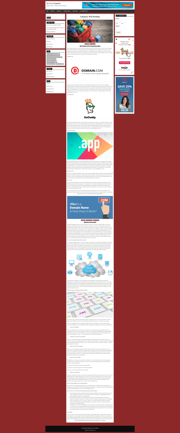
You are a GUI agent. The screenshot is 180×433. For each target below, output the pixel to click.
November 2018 (50, 76)
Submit (118, 32)
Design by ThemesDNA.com (90, 430)
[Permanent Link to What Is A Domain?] (90, 207)
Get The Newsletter (83, 11)
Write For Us (75, 11)
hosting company (79, 286)
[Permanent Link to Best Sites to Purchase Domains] (90, 31)
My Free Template (53, 3)
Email (118, 26)
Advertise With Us (67, 11)
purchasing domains (99, 193)
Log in (48, 83)
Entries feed (49, 86)
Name (118, 18)
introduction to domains (93, 420)
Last (122, 23)
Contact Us (59, 11)
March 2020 (49, 71)
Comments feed (50, 88)
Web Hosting (92, 44)
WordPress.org (50, 91)
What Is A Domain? (90, 222)
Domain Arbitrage (51, 38)
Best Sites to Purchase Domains (90, 46)
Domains (87, 44)
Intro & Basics (89, 220)
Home (47, 11)
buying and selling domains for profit (54, 57)
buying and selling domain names (53, 55)
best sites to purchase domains (88, 193)
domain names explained (83, 420)
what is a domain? (102, 420)
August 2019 (49, 73)
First (117, 23)
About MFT (53, 11)
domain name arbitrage (51, 59)
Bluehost (69, 173)
